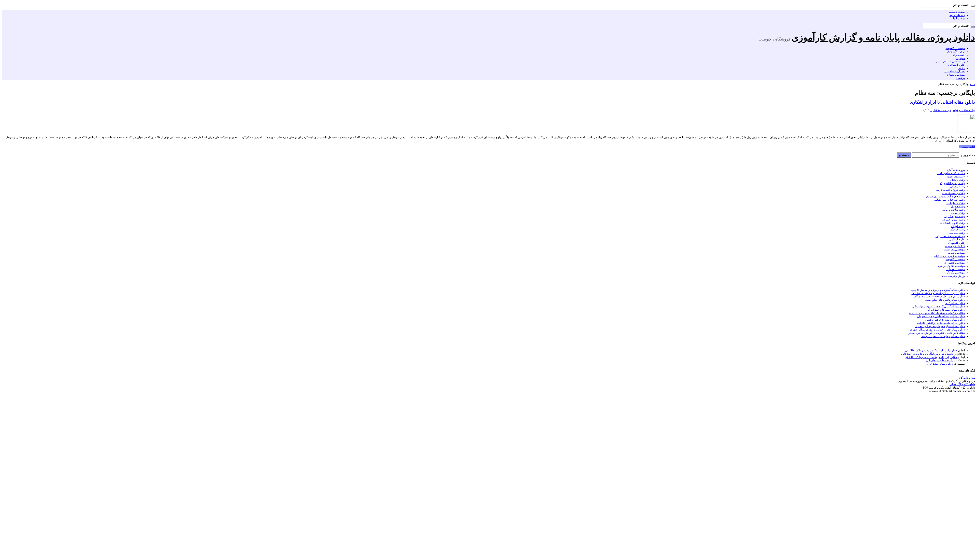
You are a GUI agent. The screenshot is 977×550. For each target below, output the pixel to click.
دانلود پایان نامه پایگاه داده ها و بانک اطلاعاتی (931, 350)
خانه (972, 84)
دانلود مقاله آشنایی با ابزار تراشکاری (942, 102)
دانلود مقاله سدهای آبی (939, 360)
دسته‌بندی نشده (955, 176)
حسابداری (959, 54)
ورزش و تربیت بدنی (953, 275)
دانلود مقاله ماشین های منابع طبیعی (944, 299)
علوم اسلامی (957, 239)
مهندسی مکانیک (942, 110)
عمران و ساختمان (954, 71)
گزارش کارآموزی (955, 246)
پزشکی (960, 77)
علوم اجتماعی (956, 64)
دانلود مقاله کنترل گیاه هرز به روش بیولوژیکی (938, 306)
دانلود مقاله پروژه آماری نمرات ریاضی (943, 336)
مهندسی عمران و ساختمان (949, 255)
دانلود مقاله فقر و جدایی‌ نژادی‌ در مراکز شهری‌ (937, 329)
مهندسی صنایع (956, 252)
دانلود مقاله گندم (955, 303)
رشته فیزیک (958, 226)
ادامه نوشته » (967, 146)
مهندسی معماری (955, 74)
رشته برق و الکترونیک (952, 183)
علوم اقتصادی (956, 242)
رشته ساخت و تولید (964, 110)
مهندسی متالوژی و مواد (951, 265)
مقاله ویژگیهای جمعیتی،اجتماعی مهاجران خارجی (937, 312)
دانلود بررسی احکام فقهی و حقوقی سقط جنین (937, 293)
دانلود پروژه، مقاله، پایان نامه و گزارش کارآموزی (883, 37)
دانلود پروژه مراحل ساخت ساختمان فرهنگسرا (938, 296)
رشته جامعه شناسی (953, 193)
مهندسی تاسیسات (954, 249)
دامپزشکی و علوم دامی (951, 173)
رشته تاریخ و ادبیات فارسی (950, 189)
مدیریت (960, 58)
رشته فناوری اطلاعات (952, 222)
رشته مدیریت (957, 232)
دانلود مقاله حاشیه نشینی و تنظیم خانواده (941, 322)
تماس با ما (959, 18)
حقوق (961, 68)
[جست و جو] (973, 6)
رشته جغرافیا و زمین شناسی (948, 199)
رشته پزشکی (957, 186)
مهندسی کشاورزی (954, 262)
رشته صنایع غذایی (954, 216)
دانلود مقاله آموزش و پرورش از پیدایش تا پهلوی (937, 289)
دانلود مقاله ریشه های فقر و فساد (945, 319)
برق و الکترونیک (956, 51)
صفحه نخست (957, 11)
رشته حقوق (958, 206)
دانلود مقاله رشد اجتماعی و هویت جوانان (941, 316)
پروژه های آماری (955, 169)
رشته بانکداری (957, 179)
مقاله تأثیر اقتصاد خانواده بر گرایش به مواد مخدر (937, 332)
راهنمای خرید (957, 15)
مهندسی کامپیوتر (955, 48)
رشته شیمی (958, 212)
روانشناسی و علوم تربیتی (950, 61)
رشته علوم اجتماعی (953, 219)
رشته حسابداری (955, 202)
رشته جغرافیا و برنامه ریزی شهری (945, 196)
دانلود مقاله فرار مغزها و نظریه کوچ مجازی (940, 326)
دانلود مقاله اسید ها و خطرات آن (946, 309)
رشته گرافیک (957, 229)
